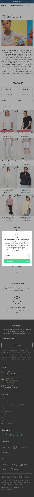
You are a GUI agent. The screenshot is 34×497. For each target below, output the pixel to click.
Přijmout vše (9, 261)
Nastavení (8, 256)
